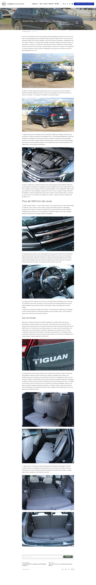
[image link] (4, 3)
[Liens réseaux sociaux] (65, 3)
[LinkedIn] (68, 569)
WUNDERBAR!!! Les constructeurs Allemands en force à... (34, 564)
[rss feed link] (73, 569)
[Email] (71, 569)
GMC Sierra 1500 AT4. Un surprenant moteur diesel (60, 564)
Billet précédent (26, 562)
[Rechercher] (63, 3)
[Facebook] (62, 569)
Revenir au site (26, 569)
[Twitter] (65, 569)
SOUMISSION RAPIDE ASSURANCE (84, 4)
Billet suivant (51, 562)
